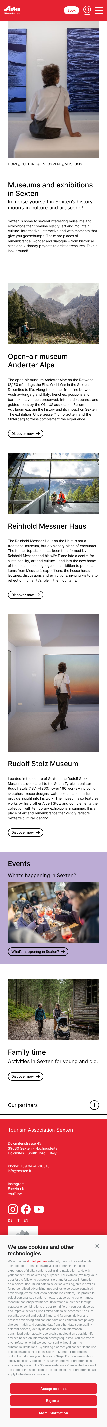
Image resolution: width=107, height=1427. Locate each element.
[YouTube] (39, 1209)
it (18, 1220)
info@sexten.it (19, 1171)
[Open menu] (99, 10)
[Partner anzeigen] (94, 1105)
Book (71, 10)
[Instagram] (13, 1209)
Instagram (16, 1184)
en (26, 1220)
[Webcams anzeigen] (87, 10)
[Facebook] (26, 1209)
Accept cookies (53, 1389)
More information (53, 1413)
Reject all (53, 1401)
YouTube (15, 1194)
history (54, 226)
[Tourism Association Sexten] (12, 10)
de (10, 1220)
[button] (97, 1246)
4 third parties (37, 1261)
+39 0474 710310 (35, 1166)
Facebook (16, 1188)
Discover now (22, 433)
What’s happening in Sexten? (35, 951)
